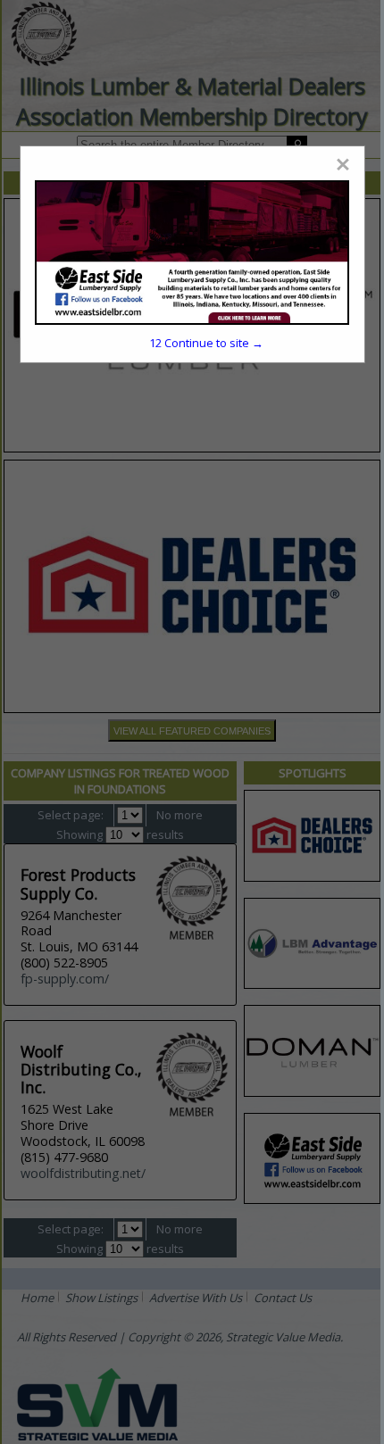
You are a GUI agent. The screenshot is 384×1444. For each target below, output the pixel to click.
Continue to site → (206, 343)
